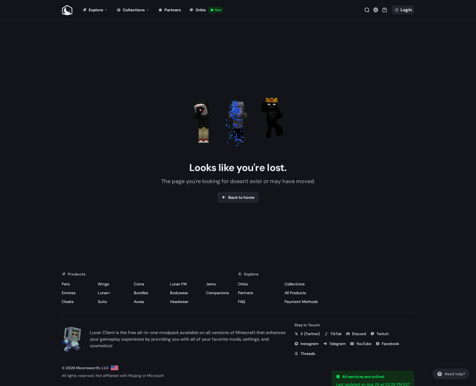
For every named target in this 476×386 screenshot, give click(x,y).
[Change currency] (375, 10)
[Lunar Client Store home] (67, 9)
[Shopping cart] (384, 10)
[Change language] (114, 367)
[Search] (367, 10)
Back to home (241, 197)
